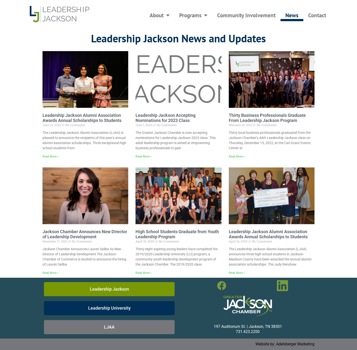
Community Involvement (246, 15)
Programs (190, 15)
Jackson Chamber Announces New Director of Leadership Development (84, 234)
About (157, 15)
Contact (317, 15)
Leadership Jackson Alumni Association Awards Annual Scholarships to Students (81, 118)
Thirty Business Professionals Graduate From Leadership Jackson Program (267, 118)
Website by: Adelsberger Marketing (284, 344)
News (291, 15)
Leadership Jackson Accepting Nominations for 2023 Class (166, 118)
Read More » (50, 156)
